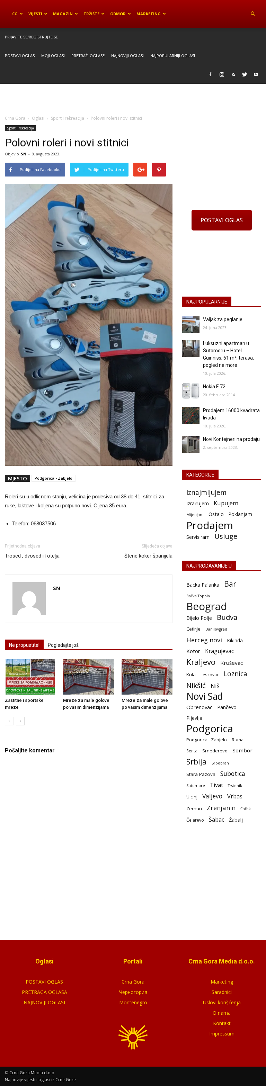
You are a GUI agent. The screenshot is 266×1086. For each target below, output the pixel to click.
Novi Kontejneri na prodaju (231, 439)
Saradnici (222, 992)
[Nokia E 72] (191, 391)
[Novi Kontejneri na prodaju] (191, 444)
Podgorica (209, 728)
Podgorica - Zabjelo (53, 478)
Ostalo (216, 513)
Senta (191, 750)
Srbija (196, 761)
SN (23, 153)
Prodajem (209, 525)
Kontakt (222, 1023)
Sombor (242, 750)
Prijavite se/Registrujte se (31, 36)
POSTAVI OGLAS (222, 220)
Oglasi (38, 118)
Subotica (232, 773)
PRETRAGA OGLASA (44, 992)
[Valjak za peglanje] (191, 324)
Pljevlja (194, 718)
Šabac (216, 819)
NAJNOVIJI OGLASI (44, 1002)
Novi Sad (204, 696)
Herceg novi (204, 639)
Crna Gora (133, 981)
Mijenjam (195, 514)
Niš (215, 685)
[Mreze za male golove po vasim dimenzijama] (88, 676)
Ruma (237, 739)
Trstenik (235, 785)
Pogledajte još (63, 645)
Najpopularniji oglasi (172, 55)
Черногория (133, 992)
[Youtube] (256, 74)
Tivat (216, 785)
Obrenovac (199, 707)
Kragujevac (219, 651)
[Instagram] (221, 74)
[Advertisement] (133, 99)
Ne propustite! (24, 645)
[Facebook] (210, 74)
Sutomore (195, 785)
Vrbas (234, 796)
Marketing (148, 13)
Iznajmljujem (206, 492)
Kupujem (226, 503)
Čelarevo (195, 820)
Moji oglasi (53, 55)
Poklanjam (240, 514)
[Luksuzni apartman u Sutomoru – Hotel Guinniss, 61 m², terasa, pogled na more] (191, 348)
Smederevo (215, 751)
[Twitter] (244, 74)
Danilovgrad (216, 629)
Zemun (194, 808)
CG (15, 13)
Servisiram (198, 537)
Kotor (193, 651)
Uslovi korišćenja (222, 1002)
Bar (230, 583)
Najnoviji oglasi (127, 55)
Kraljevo (200, 662)
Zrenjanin (221, 807)
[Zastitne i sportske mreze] (30, 676)
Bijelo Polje (199, 617)
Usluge (225, 536)
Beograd (206, 606)
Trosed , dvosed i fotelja (32, 556)
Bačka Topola (198, 595)
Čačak (245, 808)
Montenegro (133, 1002)
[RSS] (233, 74)
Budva (227, 617)
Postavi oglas (20, 55)
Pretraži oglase (88, 55)
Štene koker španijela (148, 556)
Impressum (221, 1033)
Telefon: (20, 523)
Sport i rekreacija (20, 128)
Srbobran (220, 763)
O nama (222, 1013)
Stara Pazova (200, 774)
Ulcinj (191, 797)
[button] (253, 14)
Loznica (235, 673)
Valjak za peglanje (222, 319)
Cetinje (193, 629)
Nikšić (196, 685)
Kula (191, 674)
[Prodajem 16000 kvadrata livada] (191, 415)
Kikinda (235, 640)
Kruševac (231, 662)
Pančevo (227, 707)
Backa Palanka (202, 584)
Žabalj (236, 819)
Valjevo (212, 796)
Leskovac (210, 674)
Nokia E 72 (214, 386)
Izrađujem (197, 503)
